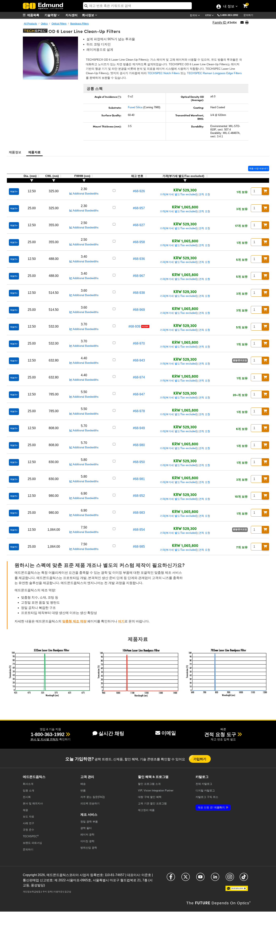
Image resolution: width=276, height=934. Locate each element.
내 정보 (228, 6)
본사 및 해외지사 (33, 803)
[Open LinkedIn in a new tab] (215, 878)
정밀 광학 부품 (89, 821)
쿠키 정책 (47, 891)
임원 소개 (28, 790)
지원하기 (211, 807)
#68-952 (139, 495)
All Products (30, 23)
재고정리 (145, 326)
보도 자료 (28, 816)
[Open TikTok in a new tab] (244, 878)
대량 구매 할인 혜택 (149, 796)
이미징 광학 (87, 841)
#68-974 (139, 377)
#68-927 (139, 225)
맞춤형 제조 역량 (74, 621)
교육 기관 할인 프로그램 (152, 803)
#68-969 (139, 309)
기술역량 (50, 15)
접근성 (67, 891)
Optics (44, 23)
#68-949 (139, 428)
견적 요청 (204, 194)
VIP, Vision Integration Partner (155, 790)
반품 (83, 790)
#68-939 (134, 326)
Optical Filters (59, 23)
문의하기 (248, 15)
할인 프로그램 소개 (149, 783)
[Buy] (265, 191)
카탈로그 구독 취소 (207, 796)
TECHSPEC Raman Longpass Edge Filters (214, 73)
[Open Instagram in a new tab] (230, 878)
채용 (25, 810)
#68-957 (139, 208)
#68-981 (139, 479)
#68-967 (139, 275)
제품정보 (15, 152)
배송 (83, 783)
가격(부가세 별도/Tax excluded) (178, 194)
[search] (137, 5)
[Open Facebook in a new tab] (171, 878)
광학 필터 (86, 828)
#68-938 (139, 292)
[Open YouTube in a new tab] (200, 878)
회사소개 (28, 783)
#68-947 (139, 394)
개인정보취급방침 (32, 891)
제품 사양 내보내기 (258, 168)
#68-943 (139, 360)
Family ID (220, 22)
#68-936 (139, 259)
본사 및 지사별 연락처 (44, 739)
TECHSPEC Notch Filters (163, 73)
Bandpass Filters (79, 23)
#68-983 (139, 512)
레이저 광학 (87, 834)
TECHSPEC (31, 836)
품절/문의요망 (240, 360)
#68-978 (139, 411)
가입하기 (199, 759)
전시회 (27, 796)
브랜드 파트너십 (32, 842)
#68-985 (139, 546)
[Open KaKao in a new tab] (237, 890)
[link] (248, 3)
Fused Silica (135, 107)
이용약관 (58, 891)
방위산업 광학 (88, 847)
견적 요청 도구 (220, 734)
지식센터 (71, 15)
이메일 (168, 733)
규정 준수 (28, 829)
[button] (230, 15)
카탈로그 (204, 783)
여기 (121, 621)
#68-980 (139, 445)
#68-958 (139, 242)
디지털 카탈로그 (205, 790)
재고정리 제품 (146, 810)
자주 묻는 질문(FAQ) (92, 796)
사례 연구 (28, 823)
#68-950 (139, 462)
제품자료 (34, 152)
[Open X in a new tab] (186, 878)
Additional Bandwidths (85, 193)
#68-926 (139, 191)
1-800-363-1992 (229, 15)
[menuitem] (33, 15)
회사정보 (88, 15)
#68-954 (139, 529)
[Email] (242, 22)
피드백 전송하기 (90, 803)
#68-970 (139, 343)
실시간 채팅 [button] (111, 733)
